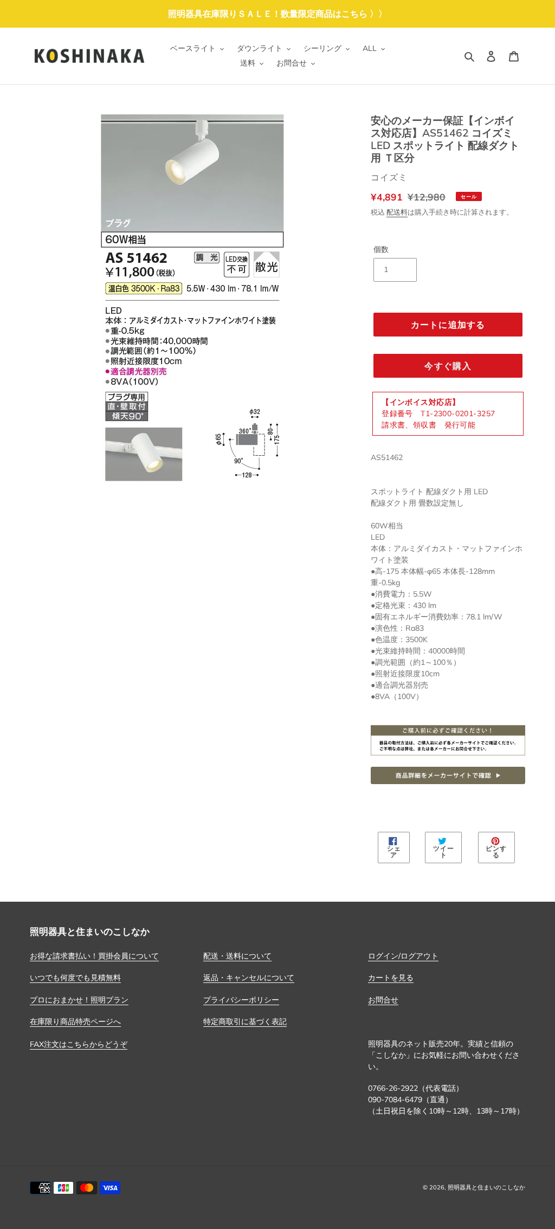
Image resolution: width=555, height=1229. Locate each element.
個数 (381, 249)
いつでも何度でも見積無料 (75, 977)
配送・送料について (237, 956)
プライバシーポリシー (241, 1000)
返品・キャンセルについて (248, 977)
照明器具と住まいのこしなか (486, 1187)
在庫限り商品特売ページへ (75, 1021)
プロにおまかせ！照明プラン (79, 1000)
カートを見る (391, 977)
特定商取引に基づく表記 (245, 1021)
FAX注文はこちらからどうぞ (78, 1044)
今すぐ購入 (447, 365)
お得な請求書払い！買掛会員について (94, 956)
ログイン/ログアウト (403, 956)
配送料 (397, 212)
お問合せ (383, 1000)
